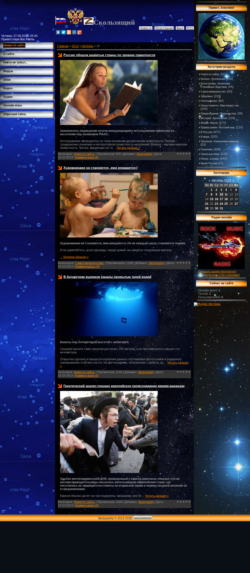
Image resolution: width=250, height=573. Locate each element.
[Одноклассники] (69, 32)
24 (221, 203)
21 (206, 203)
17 (221, 199)
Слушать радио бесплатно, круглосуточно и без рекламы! (219, 273)
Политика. (207, 149)
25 (226, 203)
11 (226, 194)
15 (211, 199)
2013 (75, 46)
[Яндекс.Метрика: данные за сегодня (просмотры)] (207, 304)
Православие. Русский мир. (218, 127)
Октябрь (87, 46)
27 (236, 203)
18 (226, 199)
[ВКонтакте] (58, 32)
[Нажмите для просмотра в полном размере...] (109, 124)
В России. (207, 132)
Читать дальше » (128, 148)
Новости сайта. (84, 154)
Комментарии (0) (87, 157)
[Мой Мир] (74, 32)
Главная (63, 46)
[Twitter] (63, 32)
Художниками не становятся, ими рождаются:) (100, 168)
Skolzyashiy (144, 154)
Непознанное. (209, 100)
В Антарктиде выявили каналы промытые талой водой (107, 277)
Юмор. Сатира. (210, 158)
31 (221, 208)
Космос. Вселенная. (213, 78)
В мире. (205, 136)
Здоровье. (207, 96)
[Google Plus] (79, 32)
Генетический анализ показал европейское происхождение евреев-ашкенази (124, 386)
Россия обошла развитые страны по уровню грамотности (109, 55)
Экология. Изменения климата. (220, 141)
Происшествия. (210, 154)
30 (216, 208)
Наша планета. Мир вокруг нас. (220, 105)
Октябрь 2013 (221, 180)
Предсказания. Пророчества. (219, 113)
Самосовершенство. (89, 263)
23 (216, 203)
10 (221, 194)
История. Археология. (214, 118)
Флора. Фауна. (210, 122)
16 (216, 199)
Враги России (209, 163)
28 (206, 208)
